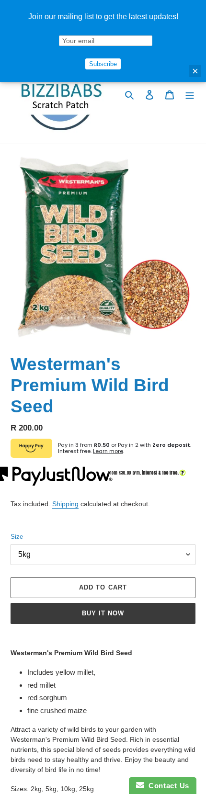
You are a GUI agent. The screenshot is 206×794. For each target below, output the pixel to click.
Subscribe (103, 64)
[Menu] (190, 94)
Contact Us (166, 786)
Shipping (65, 504)
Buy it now (103, 613)
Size (17, 536)
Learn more (108, 451)
